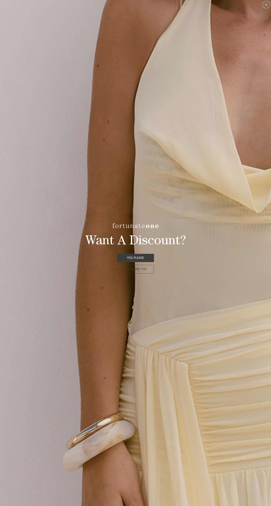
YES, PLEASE (135, 258)
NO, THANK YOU (135, 269)
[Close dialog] (266, 4)
